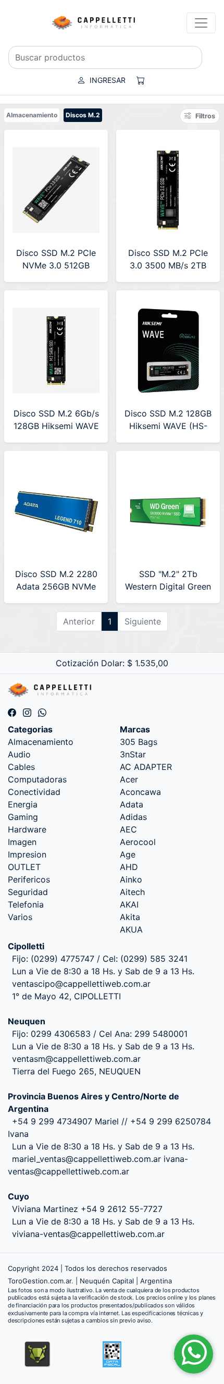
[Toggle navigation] (201, 23)
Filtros (205, 116)
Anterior (79, 621)
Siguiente (143, 621)
